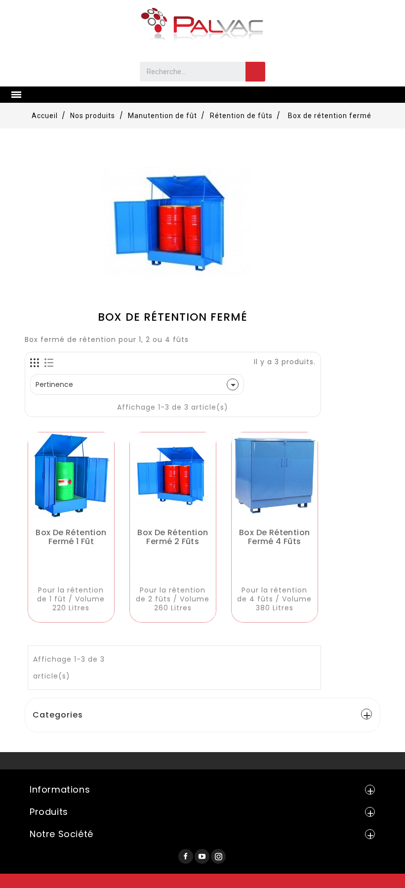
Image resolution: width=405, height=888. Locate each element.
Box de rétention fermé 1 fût (71, 537)
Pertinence (137, 385)
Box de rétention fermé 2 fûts (172, 537)
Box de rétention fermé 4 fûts (274, 537)
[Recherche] (255, 72)
